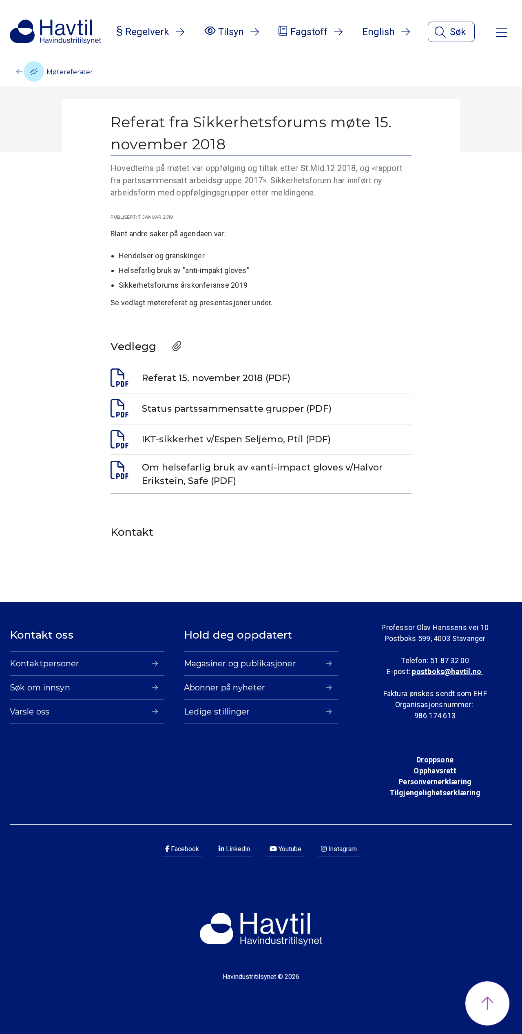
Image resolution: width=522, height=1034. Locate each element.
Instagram (342, 849)
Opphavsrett (435, 770)
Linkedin (237, 849)
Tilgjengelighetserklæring (434, 792)
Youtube (289, 849)
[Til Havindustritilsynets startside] (55, 32)
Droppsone (434, 759)
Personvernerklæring (434, 781)
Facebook (184, 849)
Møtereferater (69, 72)
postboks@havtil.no (447, 671)
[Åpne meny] (501, 31)
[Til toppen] (487, 1003)
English (378, 32)
